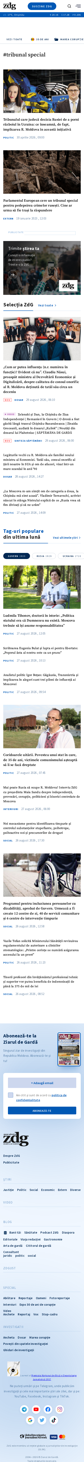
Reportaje (26, 1298)
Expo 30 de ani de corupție (37, 1304)
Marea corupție (39, 1337)
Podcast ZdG (49, 1232)
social (32, 1256)
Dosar (18, 400)
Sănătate (30, 1232)
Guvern (16, 556)
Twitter (42, 1420)
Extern (8, 218)
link (12, 274)
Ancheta (8, 1337)
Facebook (48, 1409)
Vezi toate (14, 39)
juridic (7, 1256)
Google (30, 1420)
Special (9, 1288)
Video (8, 1202)
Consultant (11, 1252)
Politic (8, 137)
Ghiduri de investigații (18, 1350)
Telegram (24, 1409)
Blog (7, 1222)
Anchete (8, 1314)
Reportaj (24, 1314)
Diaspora (68, 1232)
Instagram (59, 1409)
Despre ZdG (11, 1156)
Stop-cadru (50, 1314)
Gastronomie (53, 1239)
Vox (36, 1314)
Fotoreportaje (60, 1298)
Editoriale (10, 1239)
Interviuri (10, 809)
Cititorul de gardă (38, 1246)
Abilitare (9, 1298)
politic (19, 1256)
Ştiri (7, 1179)
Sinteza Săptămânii (28, 441)
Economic (48, 1190)
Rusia (44, 556)
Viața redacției (31, 1239)
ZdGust (9, 1268)
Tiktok (54, 1420)
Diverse (75, 1190)
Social (8, 840)
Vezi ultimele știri (65, 537)
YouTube (36, 1409)
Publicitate (11, 1162)
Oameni (41, 1298)
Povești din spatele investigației (25, 1344)
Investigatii (13, 1327)
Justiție (8, 1190)
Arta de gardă (13, 1246)
